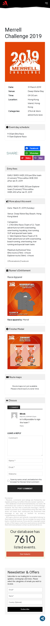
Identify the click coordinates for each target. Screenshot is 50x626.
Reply (22, 426)
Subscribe (25, 609)
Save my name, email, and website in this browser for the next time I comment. (26, 480)
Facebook (25, 261)
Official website (13, 261)
